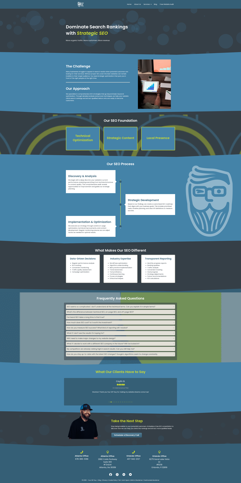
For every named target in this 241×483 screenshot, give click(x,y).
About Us (137, 4)
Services (147, 4)
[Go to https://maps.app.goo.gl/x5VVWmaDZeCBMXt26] (107, 460)
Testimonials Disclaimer (151, 480)
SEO (98, 74)
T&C (119, 480)
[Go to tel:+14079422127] (133, 455)
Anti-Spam (125, 480)
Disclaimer (139, 480)
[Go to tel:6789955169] (82, 455)
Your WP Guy (92, 480)
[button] (151, 4)
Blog (155, 4)
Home (129, 4)
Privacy (105, 480)
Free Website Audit (167, 4)
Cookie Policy (112, 480)
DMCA (133, 480)
